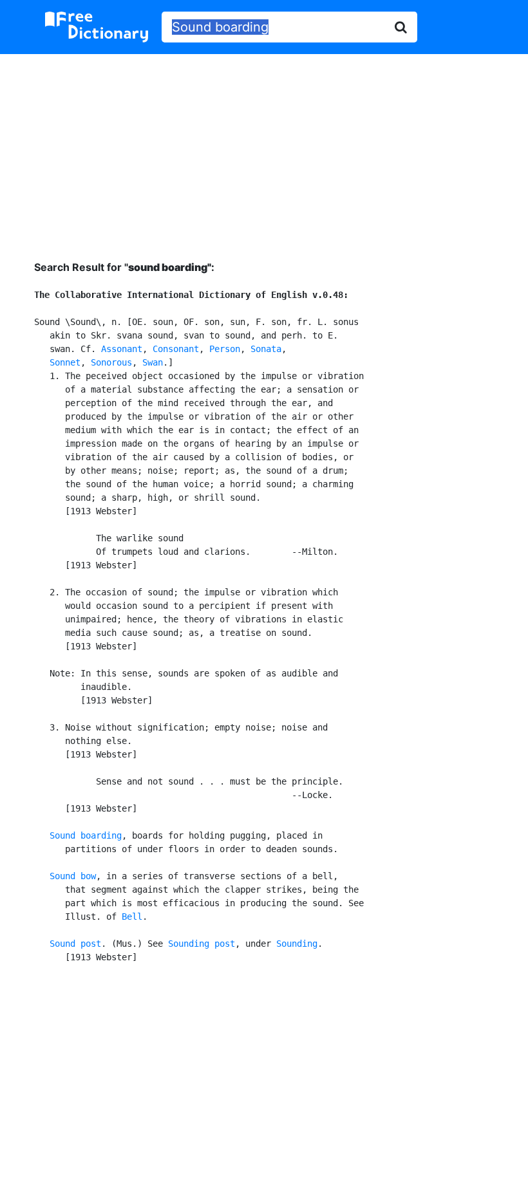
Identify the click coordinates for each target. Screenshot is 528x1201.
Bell (132, 916)
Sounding (296, 943)
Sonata (265, 349)
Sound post (75, 943)
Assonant (121, 349)
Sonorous (111, 362)
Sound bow (73, 876)
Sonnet (65, 362)
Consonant (176, 349)
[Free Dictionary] (96, 27)
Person (224, 349)
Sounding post (201, 943)
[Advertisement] (264, 147)
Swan (152, 362)
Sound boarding (86, 835)
